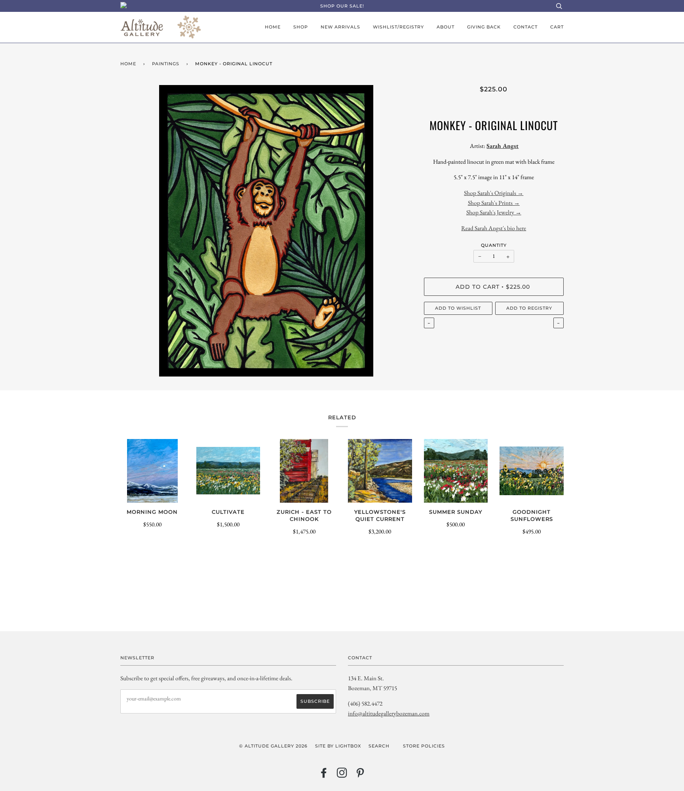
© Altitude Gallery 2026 (273, 746)
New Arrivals (340, 27)
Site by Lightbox (338, 746)
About (445, 27)
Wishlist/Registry (398, 27)
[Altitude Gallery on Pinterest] (360, 775)
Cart (557, 27)
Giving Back (484, 27)
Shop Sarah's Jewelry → (493, 212)
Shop (300, 27)
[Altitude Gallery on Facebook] (324, 775)
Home (273, 27)
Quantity (494, 245)
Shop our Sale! (342, 6)
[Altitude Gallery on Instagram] (342, 775)
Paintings (165, 63)
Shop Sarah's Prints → (494, 203)
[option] (266, 231)
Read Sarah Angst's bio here (493, 228)
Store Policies (424, 746)
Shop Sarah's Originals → (493, 193)
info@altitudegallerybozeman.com (388, 713)
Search (379, 746)
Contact (525, 27)
